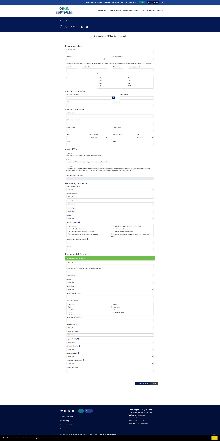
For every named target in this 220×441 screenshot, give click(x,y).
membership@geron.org (141, 423)
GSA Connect (116, 2)
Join (149, 2)
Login (142, 2)
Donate (155, 2)
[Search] (162, 2)
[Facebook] (66, 410)
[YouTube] (73, 410)
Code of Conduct (66, 429)
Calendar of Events (66, 416)
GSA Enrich (107, 2)
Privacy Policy (64, 421)
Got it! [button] (214, 438)
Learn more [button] (55, 438)
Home (62, 21)
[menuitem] (103, 10)
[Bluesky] (62, 410)
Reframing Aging (131, 2)
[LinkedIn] (70, 410)
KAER (122, 2)
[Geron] (64, 10)
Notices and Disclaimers (68, 425)
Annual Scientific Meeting (94, 2)
